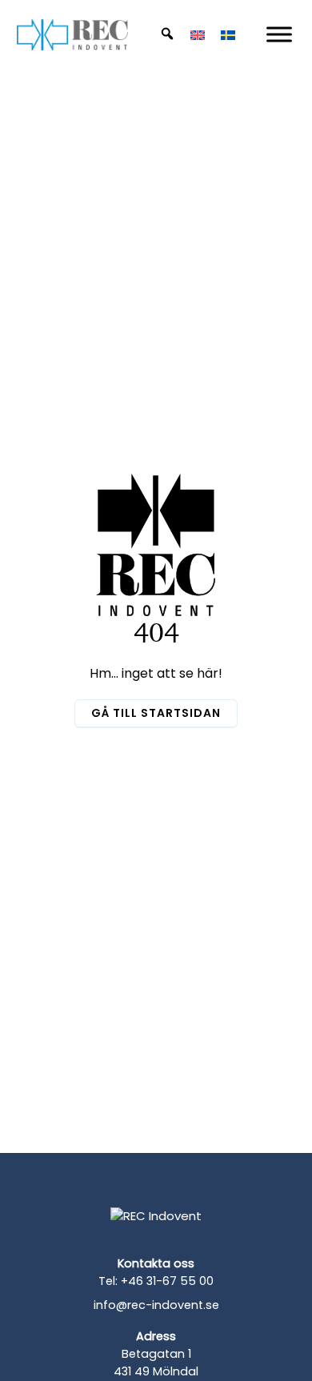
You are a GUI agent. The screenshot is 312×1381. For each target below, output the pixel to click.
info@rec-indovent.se (156, 1305)
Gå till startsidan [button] (156, 713)
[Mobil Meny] (279, 34)
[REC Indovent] (156, 1228)
